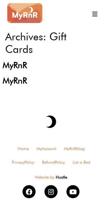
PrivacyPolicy (23, 162)
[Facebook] (29, 191)
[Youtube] (73, 191)
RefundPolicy (53, 162)
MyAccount (46, 148)
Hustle (61, 177)
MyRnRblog (74, 148)
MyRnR (15, 65)
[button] (94, 14)
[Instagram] (51, 191)
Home (23, 148)
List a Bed (81, 162)
